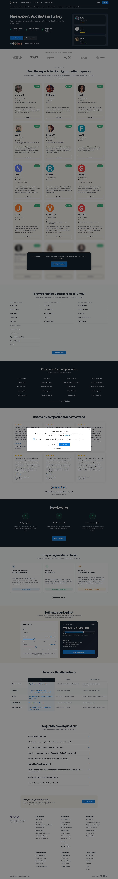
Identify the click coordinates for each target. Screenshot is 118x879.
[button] (59, 448)
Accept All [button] (64, 444)
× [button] (89, 429)
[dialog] (59, 439)
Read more (67, 435)
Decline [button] (53, 444)
